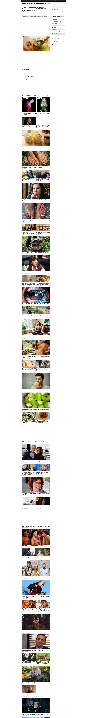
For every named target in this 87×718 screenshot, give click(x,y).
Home (53, 2)
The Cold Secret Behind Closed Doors (58, 21)
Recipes (39, 11)
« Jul (52, 44)
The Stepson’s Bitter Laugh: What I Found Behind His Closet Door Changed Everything (58, 17)
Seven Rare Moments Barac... (31, 0)
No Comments (43, 11)
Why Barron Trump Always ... (50, 0)
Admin (23, 11)
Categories (62, 2)
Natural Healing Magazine (36, 3)
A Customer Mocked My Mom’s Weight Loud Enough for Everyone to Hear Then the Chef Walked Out (58, 12)
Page (57, 2)
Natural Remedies (35, 11)
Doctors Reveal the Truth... (60, 0)
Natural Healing (31, 11)
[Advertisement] (36, 23)
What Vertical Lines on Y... (41, 0)
